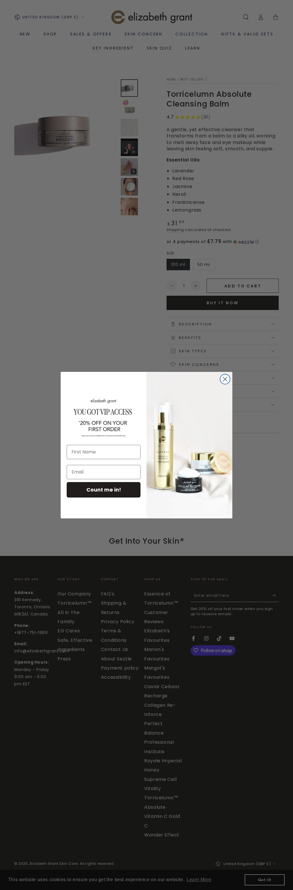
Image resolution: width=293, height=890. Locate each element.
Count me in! (103, 489)
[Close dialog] (225, 379)
